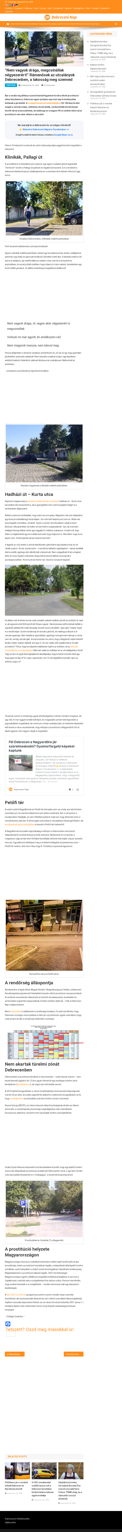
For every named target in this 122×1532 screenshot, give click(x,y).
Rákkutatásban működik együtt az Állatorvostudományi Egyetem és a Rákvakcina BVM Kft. (17, 1354)
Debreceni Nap (64, 17)
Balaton (9, 8)
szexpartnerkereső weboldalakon (44, 103)
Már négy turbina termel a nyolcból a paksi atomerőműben (102, 80)
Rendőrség (33, 24)
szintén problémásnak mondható (43, 501)
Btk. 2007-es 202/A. (16, 1295)
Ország (40, 24)
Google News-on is (63, 135)
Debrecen (28, 8)
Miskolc (68, 8)
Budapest (18, 8)
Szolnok (9, 12)
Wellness (79, 24)
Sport (46, 24)
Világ (92, 24)
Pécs (88, 8)
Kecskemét (58, 8)
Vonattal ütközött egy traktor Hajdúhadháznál (74, 1354)
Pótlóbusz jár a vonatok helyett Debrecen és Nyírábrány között (16, 1485)
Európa (43, 8)
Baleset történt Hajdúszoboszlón (98, 67)
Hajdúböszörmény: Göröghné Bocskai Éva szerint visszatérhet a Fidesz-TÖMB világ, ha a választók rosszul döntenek (70, 1490)
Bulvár (73, 24)
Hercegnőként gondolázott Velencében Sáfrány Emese (103, 94)
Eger (36, 8)
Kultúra (67, 24)
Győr (50, 8)
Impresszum (11, 1519)
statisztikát (15, 1011)
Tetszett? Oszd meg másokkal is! (39, 1329)
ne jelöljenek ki (17, 1098)
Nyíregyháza (79, 8)
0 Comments (49, 85)
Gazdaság (53, 24)
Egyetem (60, 24)
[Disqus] (44, 1400)
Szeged (95, 8)
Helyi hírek (15, 24)
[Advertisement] (44, 295)
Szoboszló (105, 8)
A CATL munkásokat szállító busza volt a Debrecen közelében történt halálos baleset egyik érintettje (42, 1489)
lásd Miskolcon (23, 1084)
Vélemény (24, 24)
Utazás (97, 24)
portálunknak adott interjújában (19, 824)
